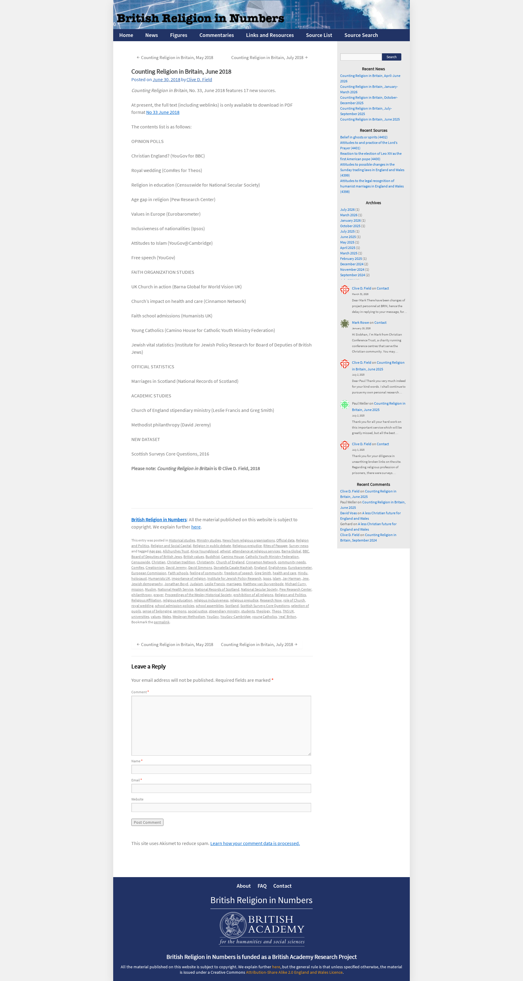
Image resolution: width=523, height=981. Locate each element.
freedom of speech (238, 573)
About (244, 885)
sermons (179, 611)
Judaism (196, 584)
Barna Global (291, 551)
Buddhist (213, 556)
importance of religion (189, 578)
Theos (276, 611)
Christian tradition (181, 562)
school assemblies (210, 605)
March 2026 (348, 215)
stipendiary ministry (224, 611)
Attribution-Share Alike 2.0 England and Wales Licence (294, 972)
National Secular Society (259, 589)
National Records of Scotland (217, 589)
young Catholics (264, 616)
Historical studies (182, 540)
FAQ (262, 885)
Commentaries (216, 34)
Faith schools (178, 573)
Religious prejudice (247, 545)
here (196, 527)
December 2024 (351, 264)
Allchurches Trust (176, 551)
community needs (292, 562)
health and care (284, 573)
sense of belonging (157, 611)
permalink (161, 622)
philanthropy (141, 594)
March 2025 (348, 253)
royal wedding (142, 605)
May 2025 (347, 242)
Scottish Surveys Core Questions (265, 605)
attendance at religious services (256, 551)
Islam (277, 578)
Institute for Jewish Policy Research (234, 578)
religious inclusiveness (211, 600)
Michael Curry (295, 584)
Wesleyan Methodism (189, 616)
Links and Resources (270, 34)
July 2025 (347, 231)
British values (193, 556)
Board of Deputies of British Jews (156, 556)
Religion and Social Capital (171, 545)
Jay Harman (291, 578)
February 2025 (351, 258)
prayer (158, 594)
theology (263, 611)
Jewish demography (147, 584)
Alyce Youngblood (204, 551)
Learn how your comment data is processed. (255, 843)
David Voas (348, 513)
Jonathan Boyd (176, 584)
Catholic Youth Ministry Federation (272, 556)
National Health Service (175, 589)
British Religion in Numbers (159, 519)
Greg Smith (263, 573)
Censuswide (140, 562)
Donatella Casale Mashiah (233, 567)
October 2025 (350, 226)
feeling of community (206, 573)
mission (137, 589)
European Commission (148, 573)
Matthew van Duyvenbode (263, 584)
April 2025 (347, 247)
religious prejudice (244, 600)
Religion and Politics (290, 594)
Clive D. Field (199, 79)
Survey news (298, 545)
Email (136, 780)
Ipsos (267, 578)
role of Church (294, 600)
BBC (306, 551)
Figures (178, 34)
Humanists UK (159, 578)
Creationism (155, 567)
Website (137, 799)
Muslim (150, 589)
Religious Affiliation (146, 600)
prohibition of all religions (253, 594)
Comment (140, 692)
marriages (234, 584)
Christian (159, 562)
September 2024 (352, 275)
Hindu (303, 573)
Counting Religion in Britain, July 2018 (269, 57)
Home (126, 34)
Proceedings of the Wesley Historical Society (198, 594)
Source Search (361, 34)
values (156, 616)
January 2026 (350, 220)
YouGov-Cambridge (235, 616)
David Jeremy (176, 567)
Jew (305, 578)
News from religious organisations (248, 540)
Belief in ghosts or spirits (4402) (364, 137)
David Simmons (200, 567)
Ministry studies (209, 540)
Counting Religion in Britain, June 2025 (370, 119)
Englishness (277, 567)
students (248, 611)
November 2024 (352, 269)
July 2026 (347, 209)
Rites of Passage (275, 545)
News (151, 34)
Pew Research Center (295, 589)
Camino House (232, 556)
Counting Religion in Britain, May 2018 (175, 57)
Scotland (232, 605)
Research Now (271, 600)
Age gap (155, 551)
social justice (197, 611)
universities (140, 616)
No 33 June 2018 (162, 112)
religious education (177, 600)
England (260, 567)
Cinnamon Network (261, 562)
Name (137, 761)
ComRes (137, 567)
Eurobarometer (300, 567)
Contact (383, 288)
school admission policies (174, 605)
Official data (285, 540)
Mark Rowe (360, 322)
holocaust (139, 578)
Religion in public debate (212, 545)
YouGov (213, 616)
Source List (319, 34)
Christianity (206, 562)
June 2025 (348, 236)
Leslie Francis (215, 584)
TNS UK (288, 611)
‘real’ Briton (287, 616)
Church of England (230, 562)
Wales (166, 616)
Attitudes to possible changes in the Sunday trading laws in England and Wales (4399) (372, 169)
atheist (225, 551)
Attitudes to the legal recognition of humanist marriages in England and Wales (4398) (372, 186)
